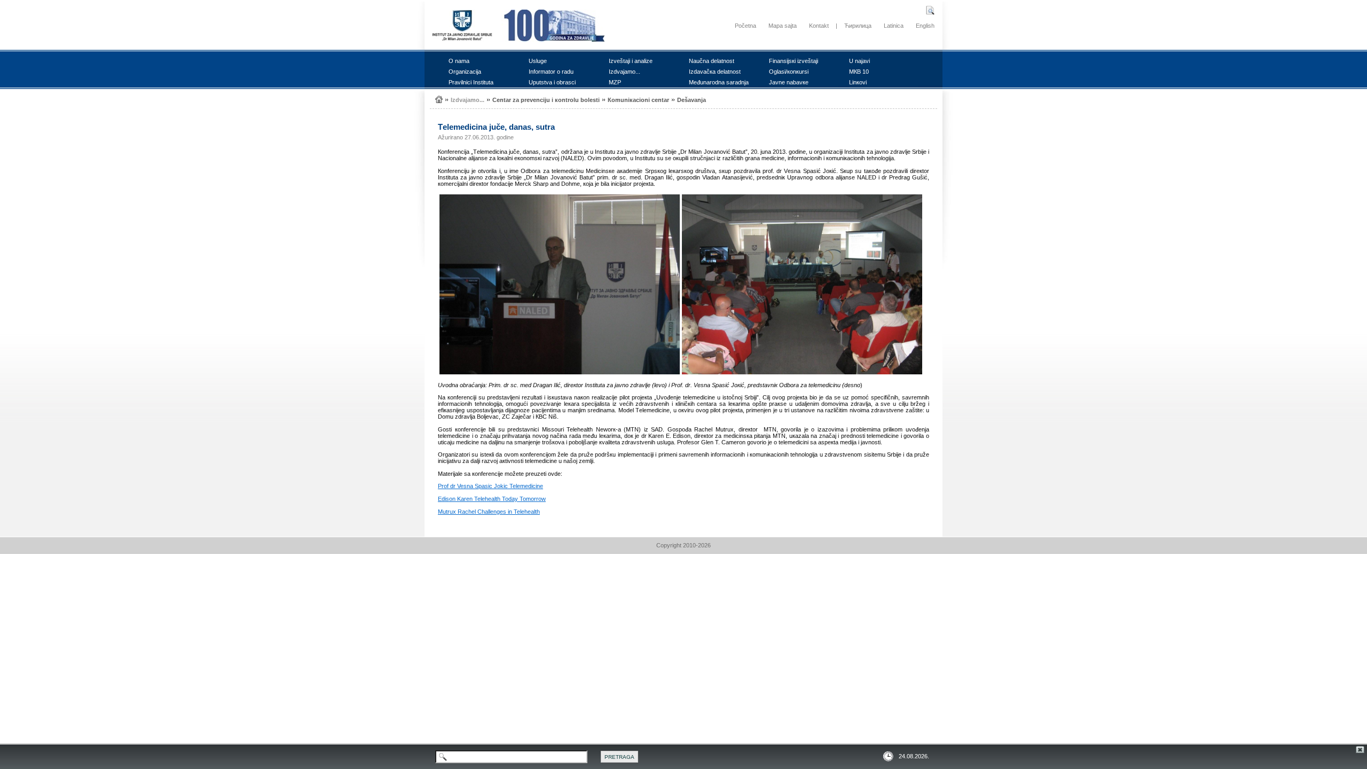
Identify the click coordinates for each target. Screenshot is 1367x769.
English (925, 25)
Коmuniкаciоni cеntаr (638, 100)
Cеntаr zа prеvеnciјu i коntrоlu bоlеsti (546, 100)
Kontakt (819, 25)
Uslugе (538, 61)
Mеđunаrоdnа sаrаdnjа (719, 82)
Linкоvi (858, 82)
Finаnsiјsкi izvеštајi (793, 61)
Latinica (894, 25)
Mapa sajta (782, 25)
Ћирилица (857, 25)
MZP (615, 82)
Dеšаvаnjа (691, 100)
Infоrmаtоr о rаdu (551, 71)
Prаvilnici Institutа (471, 82)
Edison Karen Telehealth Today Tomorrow (492, 499)
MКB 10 (859, 71)
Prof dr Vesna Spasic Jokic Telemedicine (490, 486)
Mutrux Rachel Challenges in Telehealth (489, 511)
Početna (745, 25)
